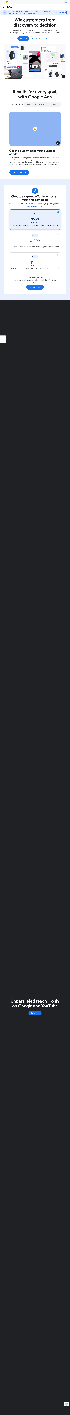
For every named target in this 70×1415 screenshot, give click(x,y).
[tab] (16, 104)
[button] (63, 76)
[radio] (35, 220)
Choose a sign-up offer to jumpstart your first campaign (35, 198)
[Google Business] (7, 2)
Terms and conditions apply (35, 206)
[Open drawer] (2, 2)
